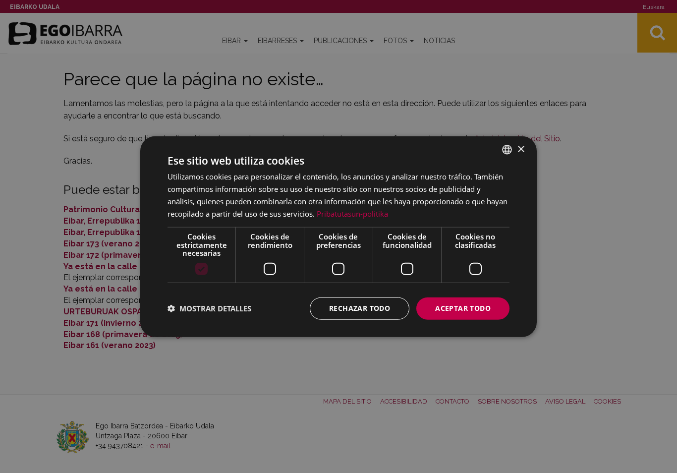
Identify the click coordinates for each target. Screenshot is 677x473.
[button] (209, 308)
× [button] (520, 149)
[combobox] (507, 150)
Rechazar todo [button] (359, 308)
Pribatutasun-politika (352, 213)
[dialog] (338, 236)
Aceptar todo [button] (463, 308)
